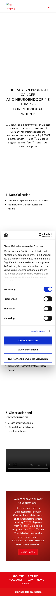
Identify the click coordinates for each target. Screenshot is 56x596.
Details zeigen (38, 331)
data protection (33, 591)
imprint (19, 591)
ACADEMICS (16, 579)
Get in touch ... (28, 551)
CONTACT (26, 583)
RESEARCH (34, 576)
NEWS (40, 579)
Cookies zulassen (28, 340)
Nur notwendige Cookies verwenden (28, 358)
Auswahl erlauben (28, 349)
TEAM (29, 579)
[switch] (48, 298)
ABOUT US (18, 576)
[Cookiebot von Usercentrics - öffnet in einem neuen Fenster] (39, 235)
